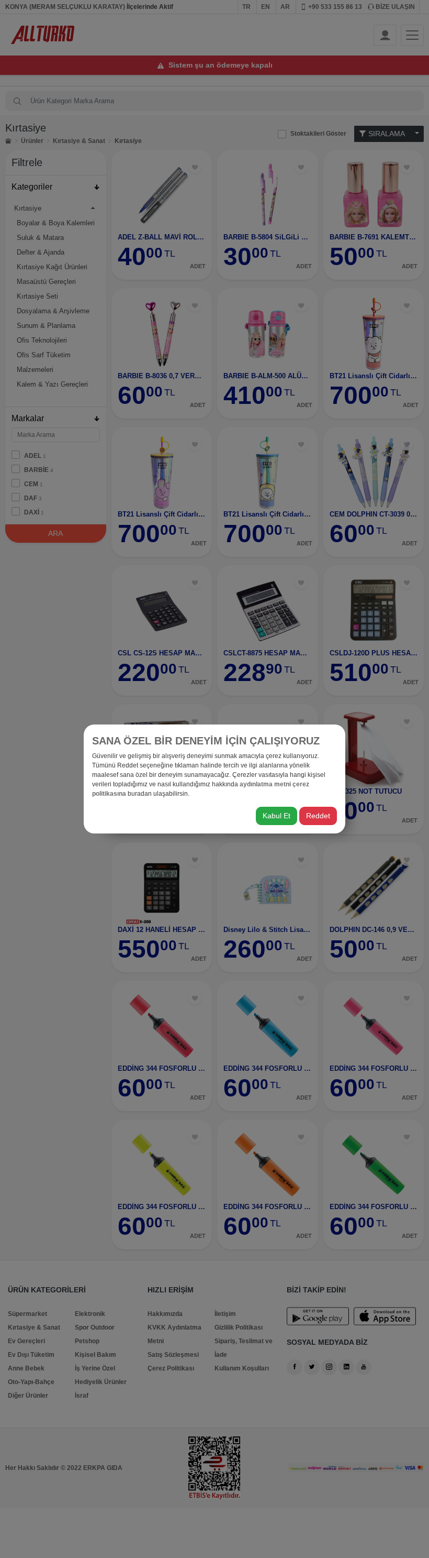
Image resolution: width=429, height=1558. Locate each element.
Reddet (318, 815)
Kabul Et (276, 815)
